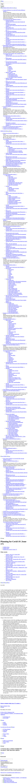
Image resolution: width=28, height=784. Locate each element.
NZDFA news (6, 548)
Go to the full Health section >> (9, 318)
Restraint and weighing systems (14, 378)
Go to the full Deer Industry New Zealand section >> (14, 53)
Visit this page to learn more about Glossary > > (15, 39)
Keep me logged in (5, 761)
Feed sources (11, 269)
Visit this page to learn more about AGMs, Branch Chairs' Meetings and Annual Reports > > (16, 488)
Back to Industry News (5, 705)
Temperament (11, 358)
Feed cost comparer (12, 308)
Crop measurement (12, 310)
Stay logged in (4, 765)
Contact (4, 736)
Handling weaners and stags (14, 373)
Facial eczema (11, 324)
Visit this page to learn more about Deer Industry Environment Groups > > (16, 409)
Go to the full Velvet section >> (9, 139)
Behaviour (10, 353)
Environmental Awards (13, 75)
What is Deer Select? (12, 177)
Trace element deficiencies (13, 334)
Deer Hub (5, 730)
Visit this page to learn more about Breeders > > (15, 533)
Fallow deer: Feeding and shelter (15, 293)
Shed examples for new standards (15, 150)
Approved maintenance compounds (15, 152)
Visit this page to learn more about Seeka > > (15, 450)
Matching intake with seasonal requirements (17, 281)
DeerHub (5, 724)
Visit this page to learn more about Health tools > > (16, 343)
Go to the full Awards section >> (10, 499)
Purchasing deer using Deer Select (15, 182)
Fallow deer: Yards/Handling (14, 382)
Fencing (10, 371)
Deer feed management (13, 311)
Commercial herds (12, 190)
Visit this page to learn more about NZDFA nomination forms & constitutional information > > (16, 484)
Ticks (9, 330)
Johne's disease (11, 326)
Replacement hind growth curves (15, 306)
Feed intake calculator (12, 309)
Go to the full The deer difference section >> (12, 19)
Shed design (10, 381)
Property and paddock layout (14, 377)
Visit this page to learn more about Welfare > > (15, 367)
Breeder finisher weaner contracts (15, 424)
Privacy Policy (6, 733)
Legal (4, 735)
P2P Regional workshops (13, 416)
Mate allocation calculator (13, 188)
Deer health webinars (12, 432)
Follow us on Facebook (8, 740)
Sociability (10, 357)
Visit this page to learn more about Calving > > (15, 206)
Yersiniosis (10, 333)
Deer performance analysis (13, 427)
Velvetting (10, 147)
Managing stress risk (12, 375)
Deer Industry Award (12, 74)
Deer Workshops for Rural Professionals (16, 417)
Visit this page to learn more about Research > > (15, 90)
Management (11, 277)
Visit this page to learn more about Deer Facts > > (16, 402)
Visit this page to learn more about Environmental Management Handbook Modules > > (16, 238)
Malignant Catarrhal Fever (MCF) (15, 328)
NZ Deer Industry (6, 729)
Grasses (10, 273)
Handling (10, 369)
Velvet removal (11, 149)
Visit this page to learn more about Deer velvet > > (16, 118)
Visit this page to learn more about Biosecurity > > (16, 228)
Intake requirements (12, 284)
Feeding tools (11, 303)
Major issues (10, 321)
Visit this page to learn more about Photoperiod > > (16, 212)
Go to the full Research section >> (10, 448)
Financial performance (13, 423)
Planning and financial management (15, 422)
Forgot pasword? (4, 760)
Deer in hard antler (12, 71)
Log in (2, 764)
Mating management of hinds (14, 197)
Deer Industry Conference (13, 418)
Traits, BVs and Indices (13, 185)
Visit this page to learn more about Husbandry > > (16, 527)
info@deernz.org (6, 716)
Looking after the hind (13, 203)
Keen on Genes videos (13, 431)
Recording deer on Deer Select (14, 183)
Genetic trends (11, 180)
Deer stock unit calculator (13, 307)
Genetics (10, 187)
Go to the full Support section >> (10, 396)
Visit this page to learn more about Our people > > (16, 44)
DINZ (4, 722)
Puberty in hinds (11, 199)
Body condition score (12, 288)
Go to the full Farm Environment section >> (12, 226)
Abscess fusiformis (12, 323)
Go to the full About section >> (9, 466)
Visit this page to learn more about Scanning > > (16, 217)
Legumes (10, 274)
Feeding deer (11, 280)
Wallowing (10, 360)
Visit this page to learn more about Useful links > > (16, 536)
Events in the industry (12, 415)
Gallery (9, 66)
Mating (9, 354)
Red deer (10, 67)
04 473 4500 (5, 718)
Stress (9, 356)
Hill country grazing (12, 361)
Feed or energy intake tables (14, 290)
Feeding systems (11, 283)
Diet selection (11, 286)
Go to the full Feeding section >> (10, 264)
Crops (9, 271)
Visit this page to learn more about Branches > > (16, 479)
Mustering (10, 376)
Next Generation (11, 420)
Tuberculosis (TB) (12, 331)
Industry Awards (11, 73)
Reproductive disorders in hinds (14, 202)
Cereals (9, 270)
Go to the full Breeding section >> (10, 174)
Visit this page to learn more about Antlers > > (15, 141)
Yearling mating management (14, 200)
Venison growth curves (13, 304)
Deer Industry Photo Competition (15, 77)
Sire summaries (11, 179)
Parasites (10, 322)
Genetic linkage (11, 181)
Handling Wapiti (11, 380)
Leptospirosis (11, 327)
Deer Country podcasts (13, 434)
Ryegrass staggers (12, 329)
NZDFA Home (6, 547)
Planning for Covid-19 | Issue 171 (10, 549)
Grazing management (12, 289)
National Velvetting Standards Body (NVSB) (17, 148)
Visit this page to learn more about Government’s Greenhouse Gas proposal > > (16, 256)
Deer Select (10, 176)
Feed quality (10, 287)
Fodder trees (10, 276)
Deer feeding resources (13, 291)
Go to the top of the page (6, 727)
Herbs (9, 275)
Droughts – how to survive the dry (15, 294)
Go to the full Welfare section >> (10, 350)
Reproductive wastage (12, 201)
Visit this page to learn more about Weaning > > (15, 267)
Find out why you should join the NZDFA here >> (11, 772)
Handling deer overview (13, 370)
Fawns (9, 70)
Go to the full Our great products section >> (12, 115)
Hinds (9, 195)
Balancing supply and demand (14, 282)
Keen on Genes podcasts (13, 430)
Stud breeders (11, 189)
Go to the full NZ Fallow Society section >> (12, 522)
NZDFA (5, 723)
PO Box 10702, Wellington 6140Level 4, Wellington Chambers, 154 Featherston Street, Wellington (12, 713)
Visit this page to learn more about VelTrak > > (15, 98)
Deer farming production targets (14, 425)
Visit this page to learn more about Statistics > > (15, 92)
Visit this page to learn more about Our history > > (16, 41)
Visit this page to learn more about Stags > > (15, 193)
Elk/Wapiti (10, 68)
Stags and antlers (11, 355)
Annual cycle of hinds (12, 196)
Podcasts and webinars (13, 429)
